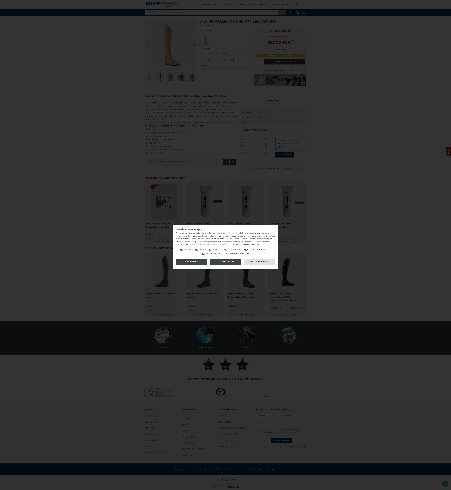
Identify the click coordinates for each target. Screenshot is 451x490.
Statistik (202, 249)
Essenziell (188, 249)
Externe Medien (234, 249)
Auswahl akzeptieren (259, 262)
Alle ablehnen (225, 262)
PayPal (209, 253)
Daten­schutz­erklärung (249, 244)
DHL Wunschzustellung (258, 249)
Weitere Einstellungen (239, 253)
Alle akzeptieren (191, 262)
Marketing (217, 249)
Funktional (223, 253)
